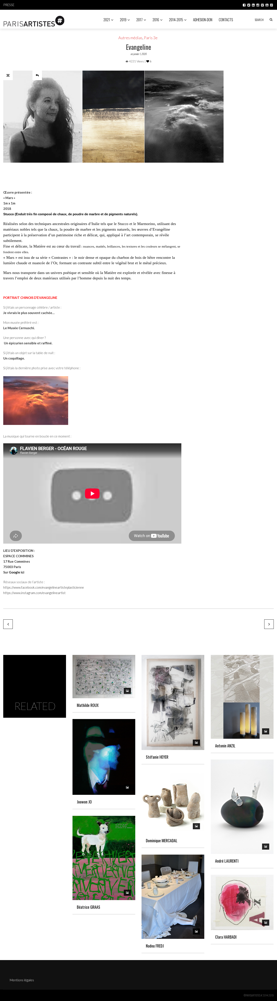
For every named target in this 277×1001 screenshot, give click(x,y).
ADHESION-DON (202, 19)
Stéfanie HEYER (157, 757)
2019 (123, 19)
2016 (156, 19)
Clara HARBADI (226, 937)
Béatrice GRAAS (88, 907)
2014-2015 (176, 19)
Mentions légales (22, 980)
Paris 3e (151, 37)
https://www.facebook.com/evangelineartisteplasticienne (43, 587)
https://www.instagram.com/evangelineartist (34, 593)
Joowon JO (84, 802)
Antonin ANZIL (225, 745)
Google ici (16, 572)
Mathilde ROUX (88, 705)
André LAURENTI (226, 861)
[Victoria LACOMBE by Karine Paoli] (8, 624)
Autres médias (130, 37)
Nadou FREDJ (155, 946)
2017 (139, 19)
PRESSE (8, 5)
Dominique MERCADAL (161, 840)
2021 (106, 19)
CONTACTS (226, 19)
